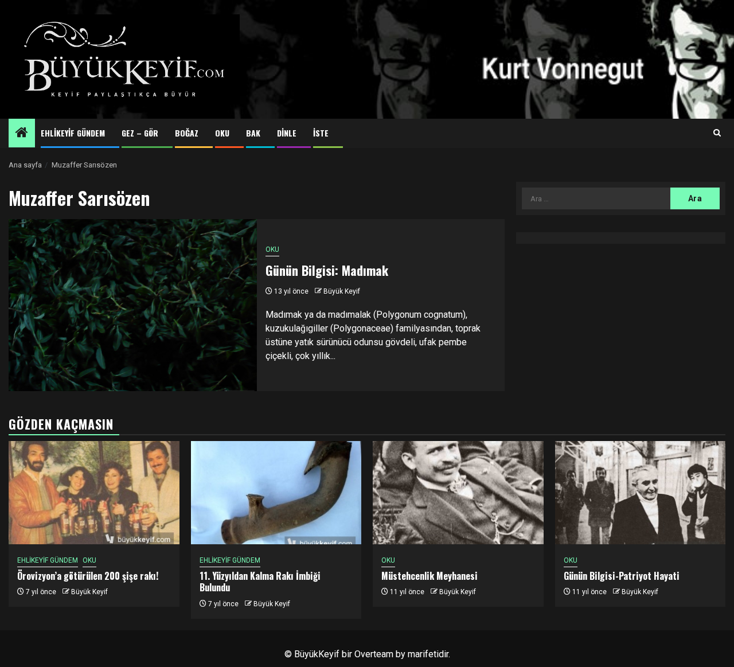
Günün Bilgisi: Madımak (327, 270)
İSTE (321, 133)
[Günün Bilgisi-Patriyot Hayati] (640, 492)
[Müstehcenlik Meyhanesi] (458, 492)
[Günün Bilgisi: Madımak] (133, 305)
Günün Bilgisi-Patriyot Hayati (622, 576)
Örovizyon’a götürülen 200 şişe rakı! (87, 576)
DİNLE (286, 133)
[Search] (717, 133)
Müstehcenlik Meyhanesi (429, 576)
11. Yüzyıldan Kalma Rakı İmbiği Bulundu (260, 582)
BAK (253, 133)
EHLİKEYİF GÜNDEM (73, 133)
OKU (222, 133)
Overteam (373, 654)
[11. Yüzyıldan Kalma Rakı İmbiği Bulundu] (276, 492)
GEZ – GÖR (140, 133)
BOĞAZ (186, 133)
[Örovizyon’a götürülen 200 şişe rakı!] (94, 492)
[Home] (21, 134)
